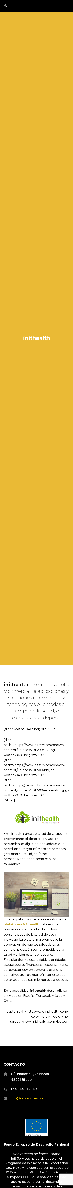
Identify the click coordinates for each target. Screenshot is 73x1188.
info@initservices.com (28, 1098)
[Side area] (61, 6)
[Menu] (67, 6)
